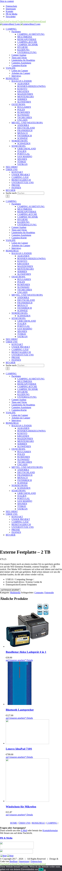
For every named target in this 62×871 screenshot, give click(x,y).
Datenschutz (36, 861)
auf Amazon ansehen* (10, 590)
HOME (13, 823)
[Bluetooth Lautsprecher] (34, 684)
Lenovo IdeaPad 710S (19, 748)
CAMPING (51, 823)
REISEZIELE (38, 823)
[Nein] (45, 870)
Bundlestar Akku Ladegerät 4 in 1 (26, 651)
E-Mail (24, 830)
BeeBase (14, 861)
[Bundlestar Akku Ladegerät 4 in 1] (34, 626)
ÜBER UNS (24, 823)
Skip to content (7, 1)
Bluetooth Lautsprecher (20, 709)
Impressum (24, 861)
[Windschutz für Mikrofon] (34, 780)
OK (41, 869)
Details (29, 660)
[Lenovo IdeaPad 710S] (34, 732)
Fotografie (49, 592)
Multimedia (15, 592)
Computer (38, 592)
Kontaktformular (50, 830)
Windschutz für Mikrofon (21, 806)
